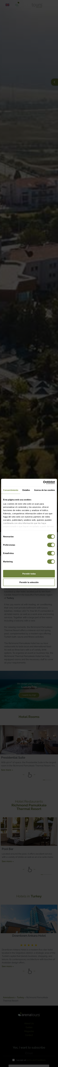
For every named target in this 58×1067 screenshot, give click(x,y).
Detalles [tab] (26, 490)
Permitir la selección (29, 582)
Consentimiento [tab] (10, 490)
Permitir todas (29, 573)
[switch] (51, 545)
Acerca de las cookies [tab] (44, 490)
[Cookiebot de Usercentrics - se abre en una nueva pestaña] (43, 482)
